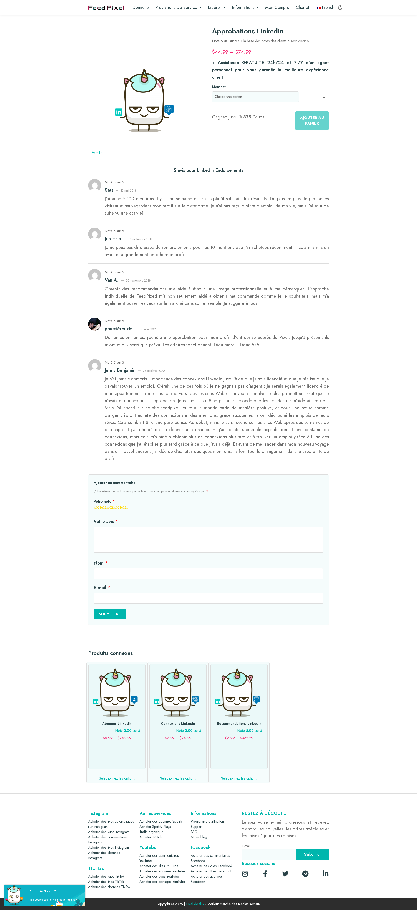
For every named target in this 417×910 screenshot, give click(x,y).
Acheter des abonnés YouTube (162, 871)
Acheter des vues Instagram (108, 831)
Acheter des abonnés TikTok (109, 886)
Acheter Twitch (150, 837)
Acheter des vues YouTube (159, 876)
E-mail (102, 587)
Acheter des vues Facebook (211, 865)
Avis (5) (97, 152)
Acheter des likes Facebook (211, 871)
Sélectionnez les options (117, 778)
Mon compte (277, 7)
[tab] (97, 152)
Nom (101, 563)
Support (196, 826)
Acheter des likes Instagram (108, 847)
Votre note (104, 501)
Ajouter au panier (312, 120)
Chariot (302, 7)
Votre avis (106, 521)
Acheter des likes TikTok (106, 881)
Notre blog (199, 837)
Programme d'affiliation (207, 821)
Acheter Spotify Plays (155, 826)
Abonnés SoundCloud (46, 891)
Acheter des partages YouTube (162, 881)
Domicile (140, 7)
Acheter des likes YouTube (159, 865)
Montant (219, 86)
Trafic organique (151, 831)
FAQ (194, 831)
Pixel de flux (195, 904)
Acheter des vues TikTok (106, 876)
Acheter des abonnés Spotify (160, 821)
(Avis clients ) (300, 41)
